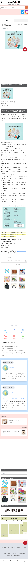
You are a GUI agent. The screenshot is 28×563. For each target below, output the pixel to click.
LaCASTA (5, 354)
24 (7, 533)
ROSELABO (13, 352)
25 (11, 533)
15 (26, 528)
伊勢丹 (9, 346)
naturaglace (6, 352)
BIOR (15, 354)
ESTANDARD (21, 352)
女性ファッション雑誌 (8, 547)
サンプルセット (19, 350)
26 (14, 533)
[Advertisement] (14, 67)
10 (7, 528)
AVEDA (4, 346)
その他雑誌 (17, 547)
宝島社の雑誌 (22, 553)
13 (18, 528)
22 (26, 530)
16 (3, 530)
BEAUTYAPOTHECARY (8, 348)
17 (7, 530)
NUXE (10, 354)
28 (22, 533)
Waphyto (5, 355)
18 (11, 530)
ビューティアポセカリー (8, 350)
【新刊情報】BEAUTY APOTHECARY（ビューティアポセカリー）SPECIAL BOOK (15, 259)
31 (7, 535)
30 (3, 535)
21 (22, 530)
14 (22, 528)
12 (14, 528)
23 (3, 533)
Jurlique (15, 346)
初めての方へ (7, 553)
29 (26, 533)
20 (18, 530)
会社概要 (14, 553)
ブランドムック (11, 342)
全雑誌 (24, 547)
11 (11, 528)
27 (18, 533)
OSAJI (19, 354)
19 (14, 530)
